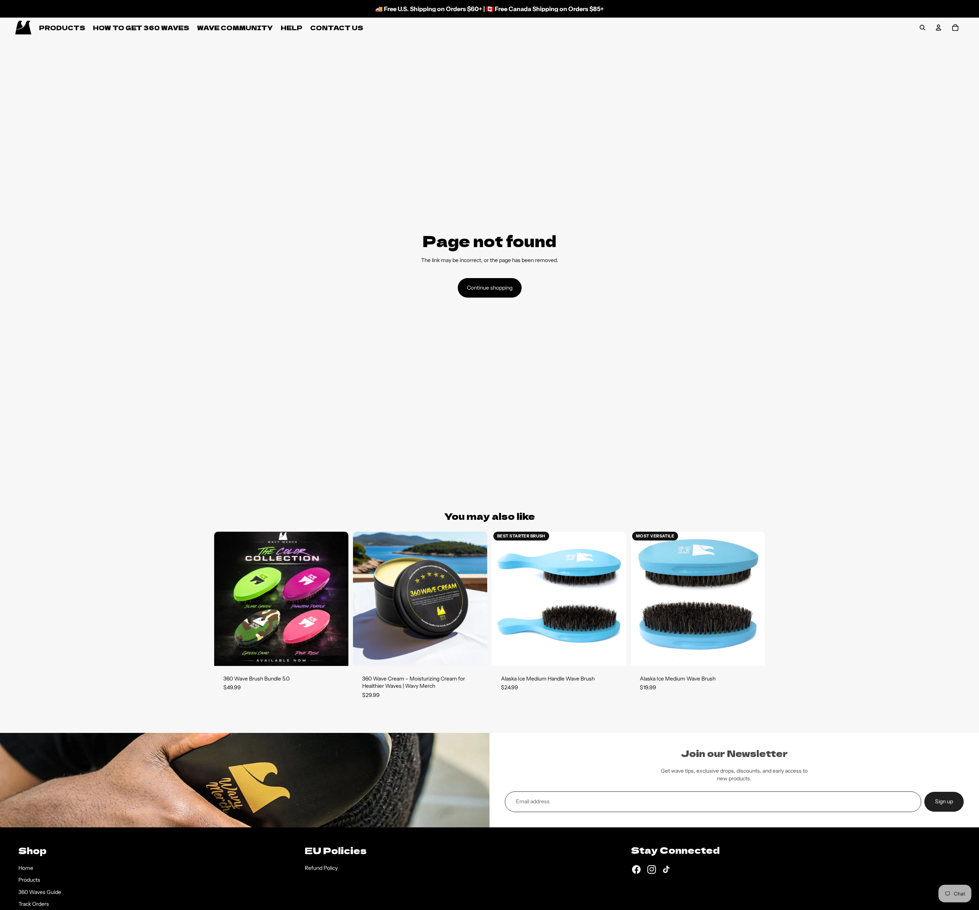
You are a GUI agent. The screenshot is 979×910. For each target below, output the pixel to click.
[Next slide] (336, 598)
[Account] (938, 27)
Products (29, 879)
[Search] (922, 27)
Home (25, 867)
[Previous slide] (225, 598)
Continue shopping (489, 287)
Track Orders (33, 903)
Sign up (944, 801)
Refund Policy (321, 867)
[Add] (336, 654)
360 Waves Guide (39, 892)
